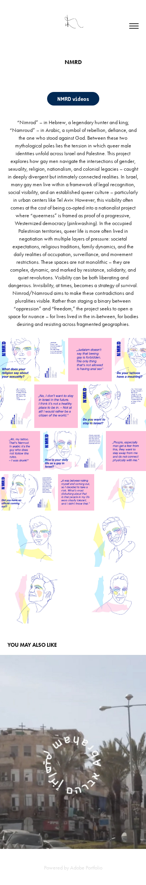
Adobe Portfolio (86, 867)
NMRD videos (73, 98)
